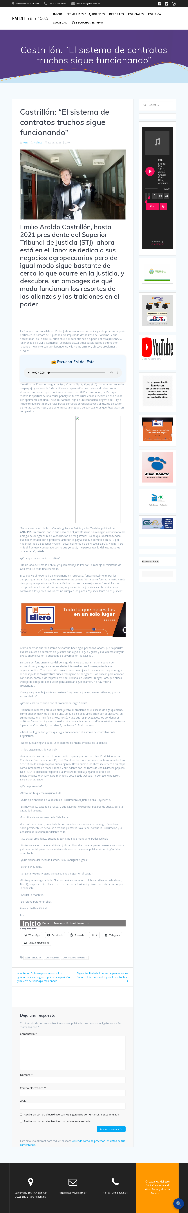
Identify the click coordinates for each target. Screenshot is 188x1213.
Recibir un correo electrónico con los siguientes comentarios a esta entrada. (72, 1114)
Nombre (26, 1075)
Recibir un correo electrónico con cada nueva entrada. (57, 1121)
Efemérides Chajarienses (86, 14)
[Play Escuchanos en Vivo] (150, 171)
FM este (30, 18)
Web (23, 1101)
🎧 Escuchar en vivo (87, 22)
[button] (163, 206)
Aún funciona (33, 957)
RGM (25, 142)
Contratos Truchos (75, 957)
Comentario (28, 1034)
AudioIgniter (157, 244)
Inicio (57, 14)
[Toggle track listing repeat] (160, 196)
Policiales (136, 14)
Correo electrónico (33, 1088)
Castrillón (52, 957)
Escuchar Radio (150, 561)
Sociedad (60, 22)
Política (154, 14)
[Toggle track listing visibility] (166, 196)
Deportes (116, 14)
